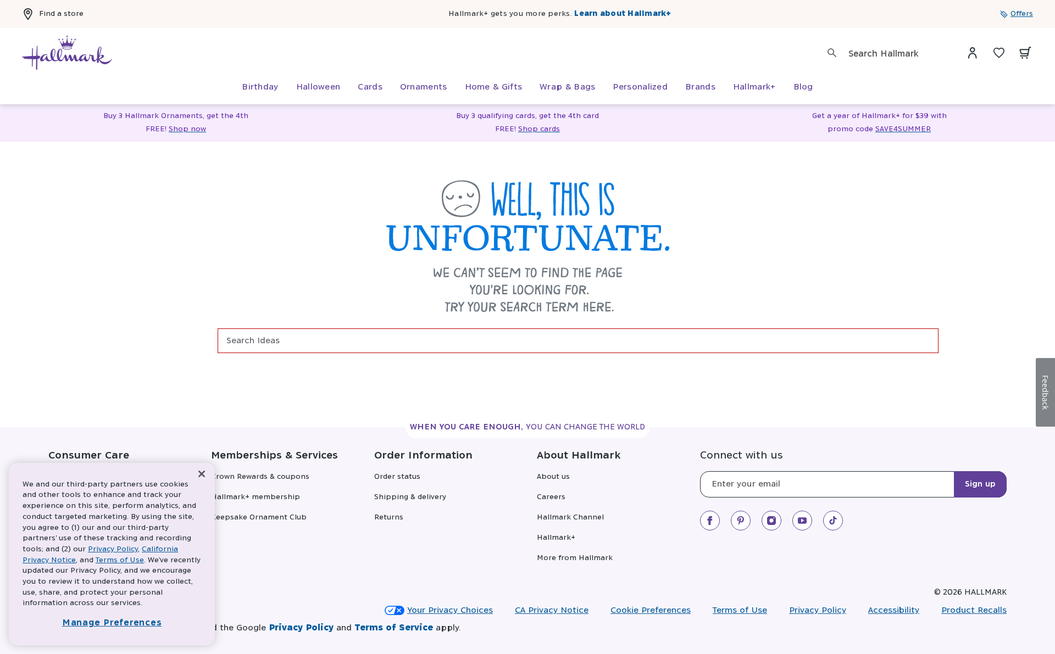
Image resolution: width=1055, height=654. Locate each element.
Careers (551, 497)
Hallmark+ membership (255, 497)
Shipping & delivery (410, 497)
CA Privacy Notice (551, 610)
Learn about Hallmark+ (622, 14)
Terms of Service (393, 628)
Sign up (980, 484)
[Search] (832, 52)
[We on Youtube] (802, 520)
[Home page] (67, 53)
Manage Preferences (112, 623)
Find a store (61, 14)
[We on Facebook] (710, 520)
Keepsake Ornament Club (259, 517)
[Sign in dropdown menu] (972, 53)
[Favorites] (999, 53)
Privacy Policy (817, 610)
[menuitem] (260, 87)
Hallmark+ (556, 537)
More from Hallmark (575, 558)
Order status (397, 476)
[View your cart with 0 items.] (1025, 53)
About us (553, 476)
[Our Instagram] (771, 520)
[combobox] (896, 54)
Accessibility (893, 610)
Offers (1021, 14)
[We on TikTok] (833, 520)
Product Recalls (974, 610)
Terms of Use (740, 610)
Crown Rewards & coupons (260, 476)
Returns (388, 517)
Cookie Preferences (650, 610)
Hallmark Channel (570, 517)
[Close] (201, 474)
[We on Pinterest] (741, 520)
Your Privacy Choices (450, 610)
